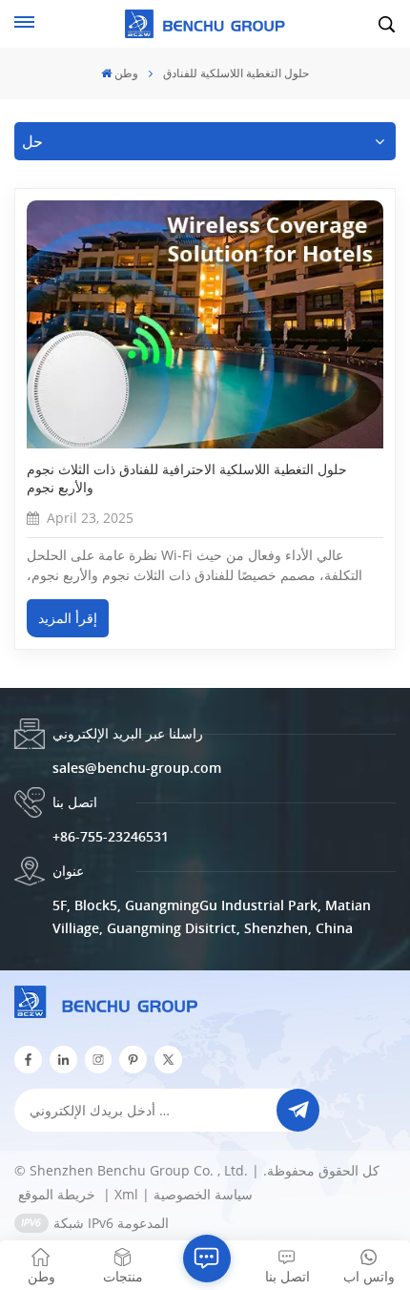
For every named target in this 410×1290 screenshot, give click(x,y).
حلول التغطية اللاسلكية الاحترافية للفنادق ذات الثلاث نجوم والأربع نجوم (187, 478)
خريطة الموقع (58, 1194)
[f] (28, 1059)
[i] (63, 1059)
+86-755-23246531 (110, 836)
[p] (133, 1059)
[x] (168, 1059)
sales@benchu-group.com (136, 768)
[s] (99, 1059)
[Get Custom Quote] (207, 1258)
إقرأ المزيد (67, 618)
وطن (126, 73)
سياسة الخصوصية (203, 1194)
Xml (126, 1194)
